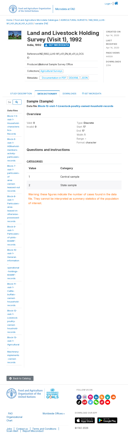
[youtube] (107, 402)
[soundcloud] (113, 396)
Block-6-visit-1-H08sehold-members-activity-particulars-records (13, 150)
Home (9, 20)
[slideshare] (107, 396)
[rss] (101, 396)
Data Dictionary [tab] (47, 93)
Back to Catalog (21, 378)
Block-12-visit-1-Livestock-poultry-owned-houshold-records (12, 321)
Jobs (9, 428)
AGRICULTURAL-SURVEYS (73, 20)
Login (107, 3)
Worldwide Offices (52, 413)
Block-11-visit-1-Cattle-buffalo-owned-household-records (13, 294)
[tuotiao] (84, 402)
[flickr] (84, 396)
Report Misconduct (33, 431)
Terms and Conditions (44, 428)
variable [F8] (41, 23)
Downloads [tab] (69, 93)
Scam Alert (12, 431)
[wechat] (96, 402)
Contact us (22, 428)
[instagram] (90, 396)
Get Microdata (58, 45)
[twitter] (90, 402)
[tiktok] (79, 402)
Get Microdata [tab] (92, 93)
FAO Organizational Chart (14, 417)
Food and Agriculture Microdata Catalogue (36, 20)
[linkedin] (96, 396)
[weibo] (102, 402)
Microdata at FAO (65, 9)
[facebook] (79, 396)
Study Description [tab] (21, 93)
